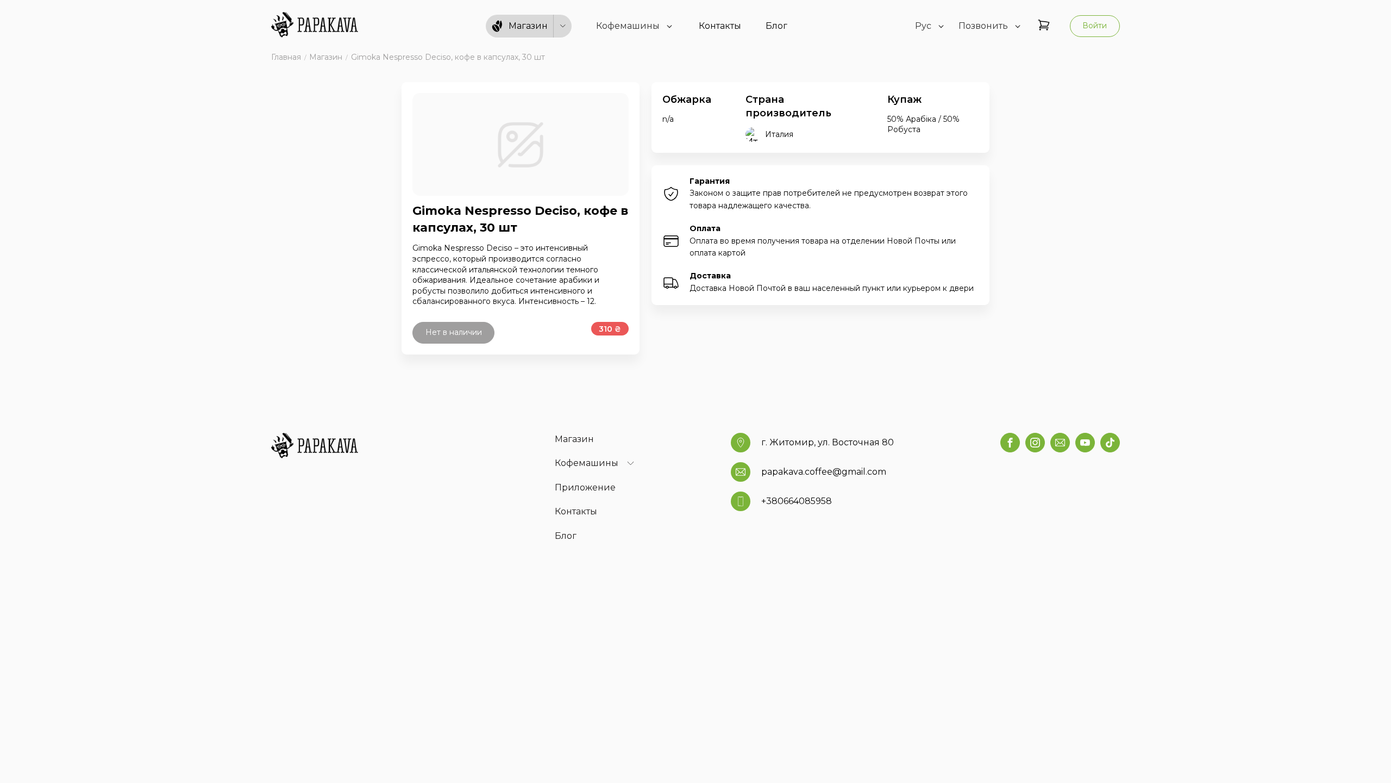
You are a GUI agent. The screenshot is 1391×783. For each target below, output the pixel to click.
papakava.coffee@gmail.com (823, 472)
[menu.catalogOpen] (563, 26)
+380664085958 (796, 501)
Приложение (585, 487)
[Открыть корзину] (1043, 26)
